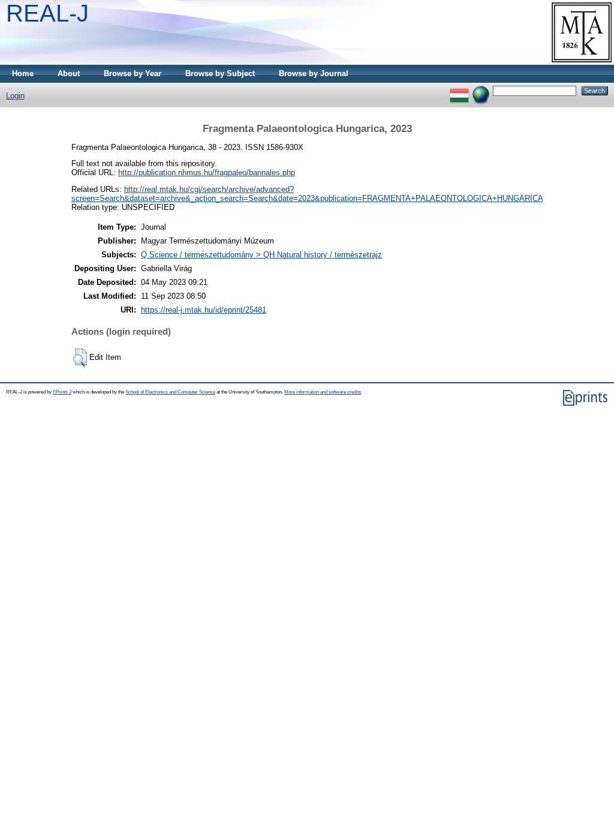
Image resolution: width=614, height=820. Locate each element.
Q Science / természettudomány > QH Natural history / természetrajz (261, 254)
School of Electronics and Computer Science (170, 392)
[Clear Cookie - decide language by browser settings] (480, 90)
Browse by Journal (313, 73)
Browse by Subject (220, 73)
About (69, 73)
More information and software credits (322, 392)
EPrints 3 (62, 392)
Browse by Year (132, 73)
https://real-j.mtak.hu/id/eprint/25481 (203, 309)
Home (23, 73)
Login (15, 95)
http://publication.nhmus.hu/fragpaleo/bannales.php (206, 172)
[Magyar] (459, 90)
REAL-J (47, 13)
